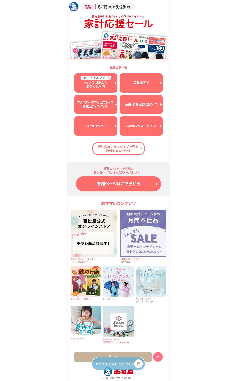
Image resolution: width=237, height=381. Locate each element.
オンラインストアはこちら (114, 364)
